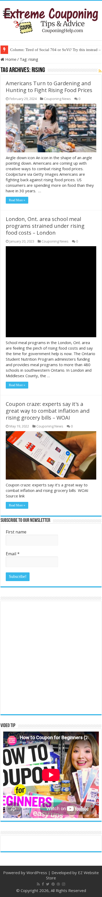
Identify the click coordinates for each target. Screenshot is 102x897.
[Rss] (38, 884)
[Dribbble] (58, 884)
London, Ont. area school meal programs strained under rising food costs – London (45, 225)
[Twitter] (48, 884)
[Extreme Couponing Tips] (51, 19)
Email (13, 554)
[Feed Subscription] (100, 70)
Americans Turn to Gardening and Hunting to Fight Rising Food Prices (49, 87)
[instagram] (63, 884)
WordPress (36, 872)
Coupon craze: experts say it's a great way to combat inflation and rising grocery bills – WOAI (47, 410)
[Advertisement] (51, 657)
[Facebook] (42, 884)
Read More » (17, 200)
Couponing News (57, 98)
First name (16, 532)
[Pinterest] (53, 884)
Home (10, 59)
